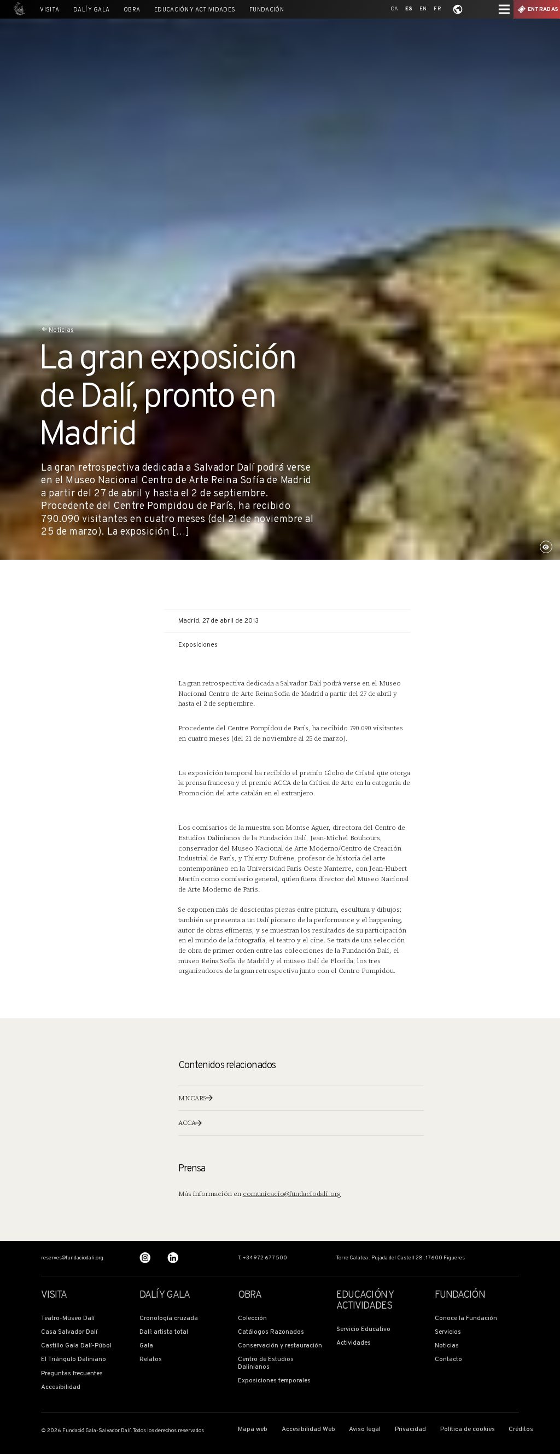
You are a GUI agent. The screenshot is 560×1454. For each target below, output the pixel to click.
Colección (252, 1318)
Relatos (150, 1359)
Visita (49, 10)
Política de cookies (467, 1429)
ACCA (187, 1122)
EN (423, 9)
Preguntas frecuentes (72, 1373)
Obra (132, 10)
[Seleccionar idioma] (457, 9)
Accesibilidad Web (308, 1429)
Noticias (61, 329)
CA (394, 9)
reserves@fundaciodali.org (72, 1258)
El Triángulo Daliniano (73, 1359)
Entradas (543, 9)
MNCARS (192, 1098)
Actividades (353, 1343)
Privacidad (410, 1429)
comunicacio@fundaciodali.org (292, 1193)
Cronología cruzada (168, 1318)
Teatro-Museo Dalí (68, 1318)
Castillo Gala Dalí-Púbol (76, 1346)
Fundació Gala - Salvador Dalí (17, 9)
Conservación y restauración (280, 1346)
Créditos (521, 1429)
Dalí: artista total (163, 1332)
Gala (146, 1346)
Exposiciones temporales (274, 1381)
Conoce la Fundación (466, 1318)
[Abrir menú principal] (504, 9)
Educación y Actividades (194, 10)
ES (408, 9)
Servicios (448, 1332)
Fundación (266, 10)
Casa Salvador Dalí (69, 1332)
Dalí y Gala (91, 10)
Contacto (448, 1359)
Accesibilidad (60, 1387)
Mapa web (252, 1429)
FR (437, 9)
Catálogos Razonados (271, 1332)
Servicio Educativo (363, 1329)
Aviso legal (365, 1429)
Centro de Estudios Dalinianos (266, 1363)
